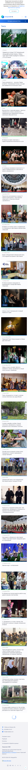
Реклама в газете (6, 736)
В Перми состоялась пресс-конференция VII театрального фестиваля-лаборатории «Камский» (13, 228)
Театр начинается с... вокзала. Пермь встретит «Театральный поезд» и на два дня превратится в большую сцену (13, 84)
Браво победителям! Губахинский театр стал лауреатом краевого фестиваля (13, 255)
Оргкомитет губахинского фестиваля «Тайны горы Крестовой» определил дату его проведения (13, 539)
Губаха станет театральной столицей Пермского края (12, 311)
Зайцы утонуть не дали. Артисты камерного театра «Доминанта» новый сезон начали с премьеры (13, 368)
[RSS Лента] (20, 766)
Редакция (4, 738)
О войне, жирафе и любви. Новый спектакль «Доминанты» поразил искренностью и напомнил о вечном (12, 425)
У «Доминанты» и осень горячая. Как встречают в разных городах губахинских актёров (13, 623)
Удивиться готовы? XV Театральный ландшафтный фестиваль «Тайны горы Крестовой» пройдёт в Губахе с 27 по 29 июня (13, 55)
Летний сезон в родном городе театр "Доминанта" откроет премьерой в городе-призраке (12, 453)
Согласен (14, 11)
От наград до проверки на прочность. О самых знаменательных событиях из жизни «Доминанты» (13, 169)
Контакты (4, 741)
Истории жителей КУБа (14, 21)
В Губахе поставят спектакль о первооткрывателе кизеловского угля (13, 140)
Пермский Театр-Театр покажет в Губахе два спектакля (13, 339)
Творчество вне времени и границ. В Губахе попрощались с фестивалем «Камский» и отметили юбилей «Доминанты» (12, 198)
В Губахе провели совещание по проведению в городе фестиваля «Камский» (11, 284)
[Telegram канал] (18, 766)
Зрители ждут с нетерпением (10, 565)
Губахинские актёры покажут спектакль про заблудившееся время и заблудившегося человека (13, 680)
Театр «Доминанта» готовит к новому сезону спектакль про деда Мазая (12, 396)
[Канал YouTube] (10, 766)
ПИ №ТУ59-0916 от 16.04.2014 (9, 752)
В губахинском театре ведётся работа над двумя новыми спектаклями (14, 594)
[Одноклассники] (15, 766)
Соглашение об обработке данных (10, 743)
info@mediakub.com (8, 731)
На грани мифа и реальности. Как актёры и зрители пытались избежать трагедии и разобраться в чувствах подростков (13, 709)
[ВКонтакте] (12, 766)
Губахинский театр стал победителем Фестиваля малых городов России (12, 480)
